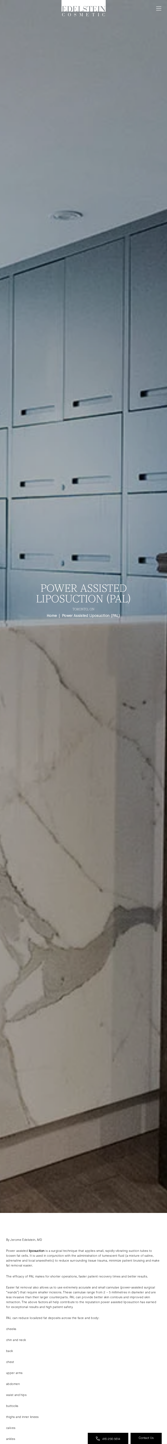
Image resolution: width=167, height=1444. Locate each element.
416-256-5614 (110, 1439)
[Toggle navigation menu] (158, 8)
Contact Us (146, 1438)
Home (52, 615)
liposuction (37, 1251)
